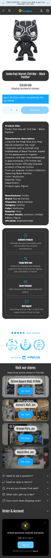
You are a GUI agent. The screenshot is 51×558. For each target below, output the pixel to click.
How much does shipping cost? (23, 500)
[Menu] (3, 10)
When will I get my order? (20, 494)
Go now (25, 391)
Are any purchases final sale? (22, 488)
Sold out (35, 110)
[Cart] (47, 10)
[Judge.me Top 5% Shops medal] (25, 345)
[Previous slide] (3, 3)
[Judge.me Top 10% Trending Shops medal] (39, 345)
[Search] (9, 10)
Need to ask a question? (19, 475)
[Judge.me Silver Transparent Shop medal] (12, 345)
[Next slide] (48, 3)
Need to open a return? (19, 482)
